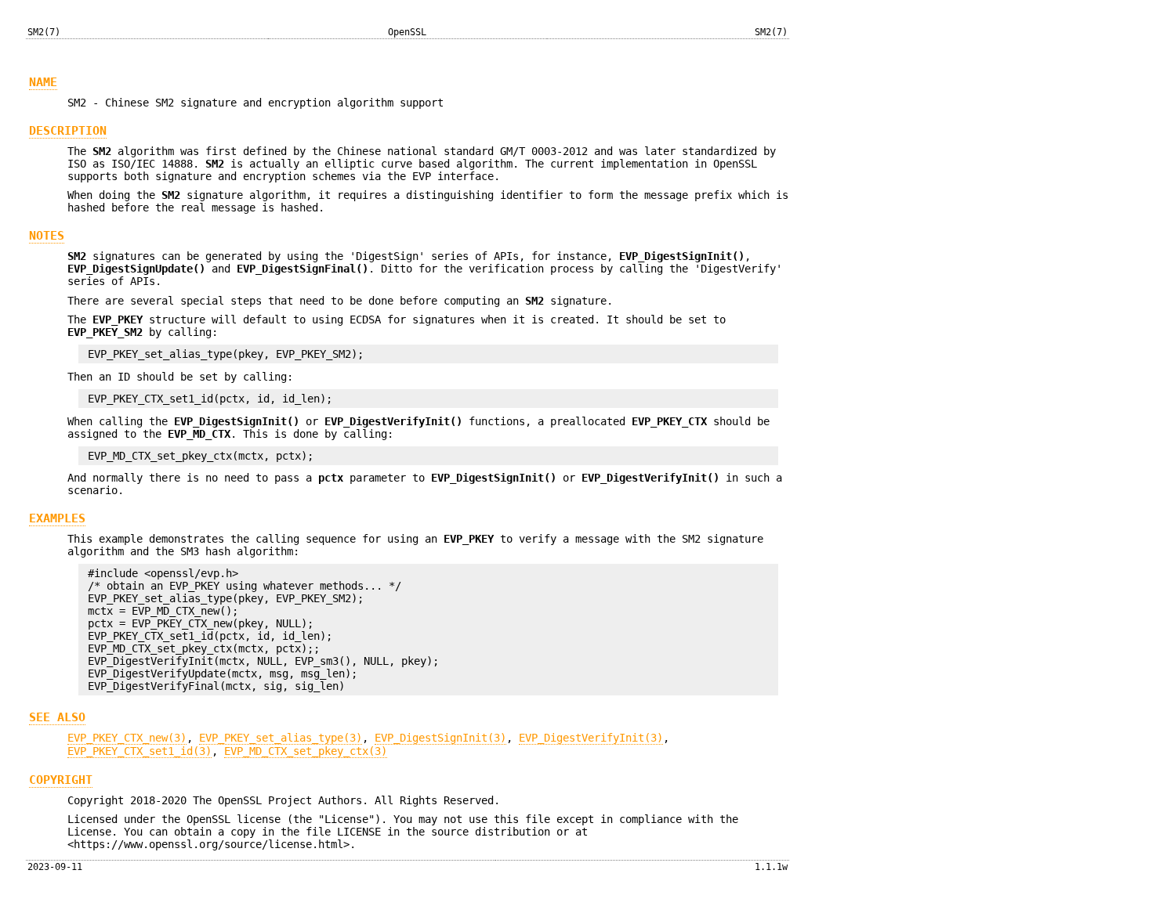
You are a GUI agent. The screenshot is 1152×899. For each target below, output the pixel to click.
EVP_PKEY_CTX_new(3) (127, 737)
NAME (43, 82)
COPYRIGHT (60, 780)
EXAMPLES (57, 518)
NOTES (46, 236)
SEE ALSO (57, 717)
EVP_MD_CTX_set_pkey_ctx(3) (305, 751)
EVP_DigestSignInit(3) (440, 737)
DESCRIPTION (68, 131)
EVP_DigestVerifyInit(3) (591, 737)
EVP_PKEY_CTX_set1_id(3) (139, 751)
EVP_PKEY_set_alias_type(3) (280, 737)
